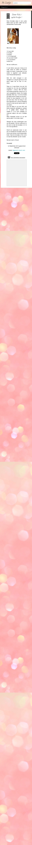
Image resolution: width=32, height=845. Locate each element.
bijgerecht (15, 150)
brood (20, 150)
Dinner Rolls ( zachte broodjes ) (16, 16)
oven (23, 150)
